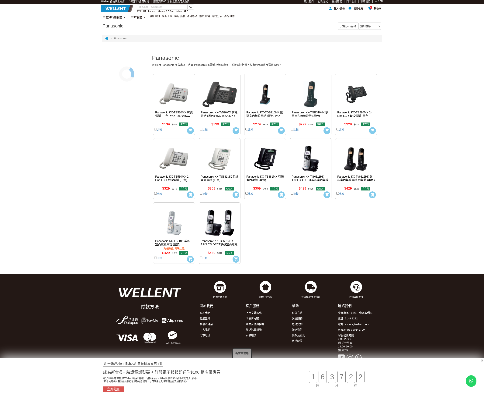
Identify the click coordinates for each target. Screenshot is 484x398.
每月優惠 (179, 16)
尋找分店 (217, 16)
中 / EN (379, 1)
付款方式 (323, 1)
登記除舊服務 (254, 329)
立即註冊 (113, 389)
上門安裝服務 (254, 312)
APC (186, 11)
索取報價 (204, 16)
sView (178, 11)
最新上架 (167, 16)
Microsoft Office (166, 11)
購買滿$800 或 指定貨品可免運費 (171, 1)
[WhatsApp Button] (471, 381)
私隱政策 (297, 340)
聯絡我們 (365, 1)
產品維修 (229, 16)
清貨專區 (192, 16)
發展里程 (205, 318)
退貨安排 (297, 324)
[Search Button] (190, 7)
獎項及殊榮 (206, 324)
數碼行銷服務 (113, 17)
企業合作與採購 (255, 324)
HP (144, 11)
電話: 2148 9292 (348, 318)
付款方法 (297, 312)
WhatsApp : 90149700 (351, 329)
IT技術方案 (252, 318)
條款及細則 (298, 335)
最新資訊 (154, 16)
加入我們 (205, 329)
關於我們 (309, 1)
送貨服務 (337, 1)
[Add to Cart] (190, 130)
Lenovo (152, 11)
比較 (159, 129)
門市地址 (351, 1)
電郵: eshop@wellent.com (353, 324)
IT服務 (137, 17)
